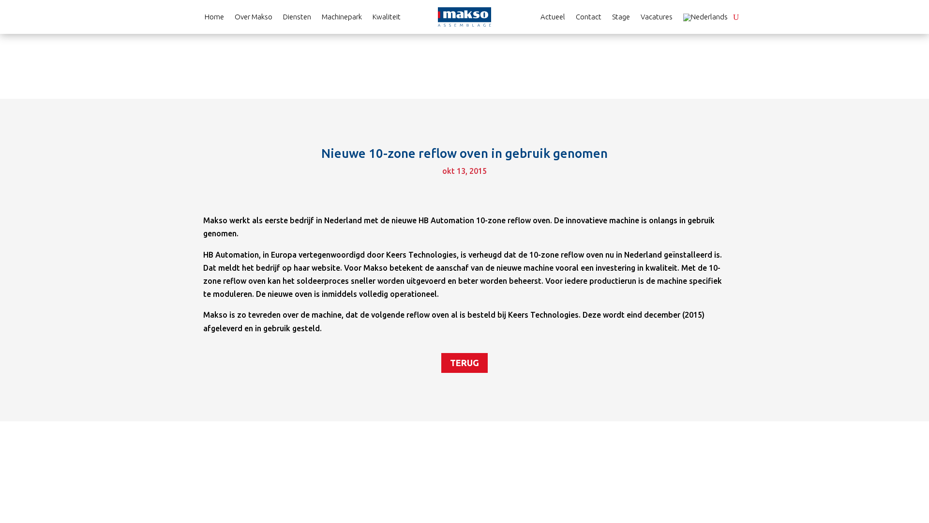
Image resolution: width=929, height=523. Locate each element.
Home (214, 17)
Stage (621, 17)
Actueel (552, 17)
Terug (464, 363)
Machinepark (342, 17)
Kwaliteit (387, 17)
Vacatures (657, 17)
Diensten (297, 17)
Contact (588, 17)
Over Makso (253, 17)
